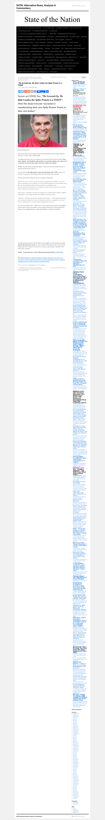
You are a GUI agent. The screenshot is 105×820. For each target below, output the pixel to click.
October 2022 (75, 748)
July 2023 (75, 735)
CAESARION (84, 36)
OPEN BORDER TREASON (52, 60)
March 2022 (75, 758)
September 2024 (76, 716)
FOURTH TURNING (73, 42)
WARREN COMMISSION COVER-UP (26, 72)
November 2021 (76, 763)
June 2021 (75, 770)
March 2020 (75, 791)
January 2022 (75, 760)
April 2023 (75, 740)
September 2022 (76, 749)
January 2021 (75, 777)
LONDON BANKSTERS (49, 57)
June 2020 (75, 787)
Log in (74, 808)
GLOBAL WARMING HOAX (24, 45)
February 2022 (75, 759)
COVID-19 (40, 42)
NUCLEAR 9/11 (41, 60)
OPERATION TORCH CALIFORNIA (71, 63)
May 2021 (75, 772)
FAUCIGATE (65, 42)
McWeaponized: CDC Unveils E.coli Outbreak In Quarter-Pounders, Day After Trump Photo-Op (79, 573)
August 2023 (75, 734)
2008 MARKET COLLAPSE (62, 28)
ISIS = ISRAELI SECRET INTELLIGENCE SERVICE (73, 48)
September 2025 (76, 713)
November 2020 (76, 780)
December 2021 (76, 762)
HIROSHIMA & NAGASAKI (37, 48)
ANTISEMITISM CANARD (40, 36)
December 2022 (76, 745)
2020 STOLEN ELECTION (76, 28)
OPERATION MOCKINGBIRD (55, 63)
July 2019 (75, 798)
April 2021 (75, 773)
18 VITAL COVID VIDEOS (49, 28)
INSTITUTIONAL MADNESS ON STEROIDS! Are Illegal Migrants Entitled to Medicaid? (79, 465)
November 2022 (76, 747)
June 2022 (75, 754)
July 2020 (75, 785)
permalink (43, 265)
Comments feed (76, 810)
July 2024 (75, 719)
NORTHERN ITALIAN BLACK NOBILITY (27, 60)
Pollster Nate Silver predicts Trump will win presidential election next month (79, 269)
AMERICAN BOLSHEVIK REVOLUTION (67, 33)
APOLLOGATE (50, 36)
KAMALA (46, 51)
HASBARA (70, 45)
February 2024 (75, 726)
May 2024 (75, 722)
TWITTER (70, 69)
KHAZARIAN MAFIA (59, 54)
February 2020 (75, 792)
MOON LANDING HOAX (61, 57)
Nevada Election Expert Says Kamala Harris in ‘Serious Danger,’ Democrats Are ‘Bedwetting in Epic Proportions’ (80, 515)
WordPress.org (75, 812)
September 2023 (76, 733)
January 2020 (75, 794)
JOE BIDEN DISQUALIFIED (36, 51)
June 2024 (75, 720)
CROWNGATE (50, 42)
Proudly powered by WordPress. (79, 816)
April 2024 (75, 723)
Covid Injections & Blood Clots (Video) (58, 77)
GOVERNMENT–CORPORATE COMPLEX (41, 45)
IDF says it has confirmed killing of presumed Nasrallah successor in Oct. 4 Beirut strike (80, 659)
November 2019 (76, 797)
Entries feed (75, 809)
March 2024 (75, 724)
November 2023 (76, 730)
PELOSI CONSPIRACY (37, 66)
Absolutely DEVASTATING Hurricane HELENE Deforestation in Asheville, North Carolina (79, 365)
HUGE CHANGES (56, 48)
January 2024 (75, 727)
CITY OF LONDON (60, 39)
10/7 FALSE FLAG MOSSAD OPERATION (31, 28)
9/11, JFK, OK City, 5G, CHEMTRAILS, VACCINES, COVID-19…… (33, 33)
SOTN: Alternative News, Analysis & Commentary (36, 7)
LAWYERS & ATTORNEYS (24, 57)
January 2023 (75, 744)
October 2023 (75, 731)
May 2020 (75, 788)
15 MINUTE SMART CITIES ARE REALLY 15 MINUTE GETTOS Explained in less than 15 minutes (79, 593)
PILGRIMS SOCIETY (49, 66)
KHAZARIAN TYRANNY (71, 54)
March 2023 (75, 741)
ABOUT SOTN (53, 33)
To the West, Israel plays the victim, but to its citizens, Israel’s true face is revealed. (79, 655)
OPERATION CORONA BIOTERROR (26, 63)
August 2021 (75, 767)
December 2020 (76, 779)
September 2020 (76, 783)
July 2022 (75, 752)
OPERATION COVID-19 (41, 63)
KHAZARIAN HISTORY (48, 54)
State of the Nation (33, 87)
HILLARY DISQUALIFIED (23, 48)
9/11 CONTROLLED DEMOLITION (40, 31)
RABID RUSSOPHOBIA (70, 66)
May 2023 (75, 738)
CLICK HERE (59, 252)
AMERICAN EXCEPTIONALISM (25, 36)
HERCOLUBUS (77, 45)
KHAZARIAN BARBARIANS (70, 51)
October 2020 (75, 781)
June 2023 (75, 737)
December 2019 (76, 795)
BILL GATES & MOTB (75, 36)
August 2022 (75, 751)
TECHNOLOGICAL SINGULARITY (58, 69)
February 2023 (75, 742)
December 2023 (76, 729)
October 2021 (75, 765)
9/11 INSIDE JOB (53, 31)
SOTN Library (47, 69)
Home (19, 28)
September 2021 (76, 766)
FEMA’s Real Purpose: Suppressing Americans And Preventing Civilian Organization (79, 247)
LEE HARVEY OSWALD (37, 57)
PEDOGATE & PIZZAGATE (24, 66)
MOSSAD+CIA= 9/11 (73, 57)
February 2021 (75, 776)
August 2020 (75, 784)
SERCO (40, 69)
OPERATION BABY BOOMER (67, 60)
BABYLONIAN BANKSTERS (61, 36)
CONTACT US (69, 39)
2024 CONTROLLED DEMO (24, 31)
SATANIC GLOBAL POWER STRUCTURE (27, 69)
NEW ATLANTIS (83, 57)
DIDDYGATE (58, 42)
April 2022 (75, 756)
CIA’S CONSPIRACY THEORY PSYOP (45, 39)
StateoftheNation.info (79, 93)
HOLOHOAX (47, 48)
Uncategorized (31, 265)
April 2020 (75, 790)
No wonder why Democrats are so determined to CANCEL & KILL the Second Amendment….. (80, 561)
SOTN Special (75, 802)
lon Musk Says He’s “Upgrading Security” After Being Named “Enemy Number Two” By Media (80, 550)
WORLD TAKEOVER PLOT (42, 72)
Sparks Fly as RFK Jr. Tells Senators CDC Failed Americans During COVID (79, 86)
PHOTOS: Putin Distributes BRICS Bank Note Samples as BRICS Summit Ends (79, 141)
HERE (63, 205)
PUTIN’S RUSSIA (59, 66)
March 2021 (75, 774)
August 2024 (75, 717)
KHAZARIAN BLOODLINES (24, 54)
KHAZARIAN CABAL (36, 54)
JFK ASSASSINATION (23, 51)
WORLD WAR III (53, 72)
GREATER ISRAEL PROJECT (59, 45)
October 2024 (75, 715)
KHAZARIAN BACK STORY (56, 51)
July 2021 (75, 769)
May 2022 (75, 755)
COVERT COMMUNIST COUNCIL (25, 42)
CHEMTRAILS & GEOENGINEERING (26, 39)
